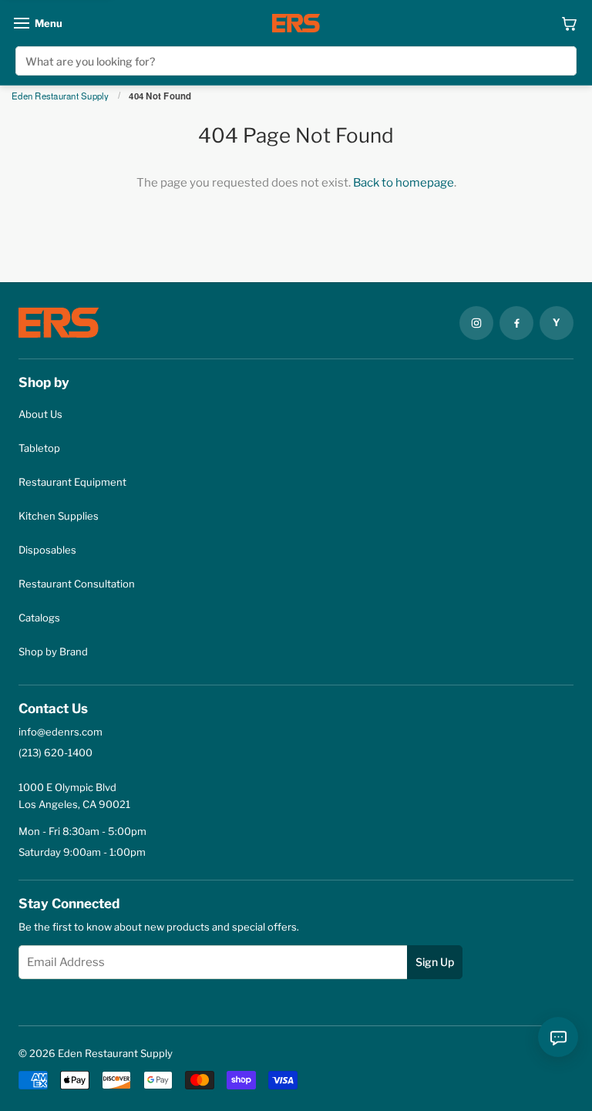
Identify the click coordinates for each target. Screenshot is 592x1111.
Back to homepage (403, 183)
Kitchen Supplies (58, 516)
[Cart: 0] (569, 23)
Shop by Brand (53, 651)
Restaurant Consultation (76, 583)
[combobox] (296, 61)
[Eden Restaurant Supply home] (296, 23)
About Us (40, 414)
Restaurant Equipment (72, 482)
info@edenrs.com (60, 732)
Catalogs (39, 617)
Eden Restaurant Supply (60, 96)
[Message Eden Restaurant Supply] (558, 1037)
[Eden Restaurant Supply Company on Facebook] (516, 323)
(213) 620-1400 (55, 752)
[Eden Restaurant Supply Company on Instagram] (476, 323)
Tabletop (39, 448)
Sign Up (434, 961)
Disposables (47, 550)
